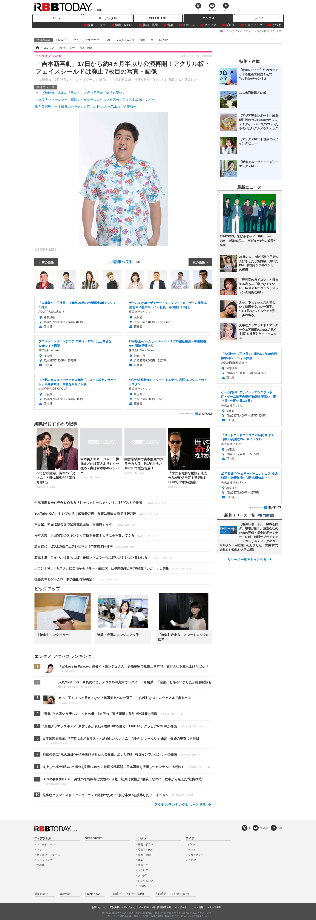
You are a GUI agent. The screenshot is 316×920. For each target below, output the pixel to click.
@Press (65, 893)
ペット (192, 849)
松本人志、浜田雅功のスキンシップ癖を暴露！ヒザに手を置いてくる (95, 535)
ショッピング (253, 25)
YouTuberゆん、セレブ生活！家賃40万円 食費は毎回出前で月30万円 (96, 513)
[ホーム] (37, 47)
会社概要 (144, 907)
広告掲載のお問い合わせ (123, 907)
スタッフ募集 (214, 907)
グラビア (210, 25)
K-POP (163, 40)
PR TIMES (42, 893)
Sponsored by (186, 413)
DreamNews (92, 893)
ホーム (57, 18)
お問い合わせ (99, 907)
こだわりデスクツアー (88, 40)
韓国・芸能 (150, 25)
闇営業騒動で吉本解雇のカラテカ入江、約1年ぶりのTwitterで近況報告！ (87, 106)
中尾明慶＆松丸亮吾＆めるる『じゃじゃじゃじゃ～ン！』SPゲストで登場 (100, 502)
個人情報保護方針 (161, 907)
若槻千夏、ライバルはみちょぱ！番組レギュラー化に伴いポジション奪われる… (103, 557)
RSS (280, 828)
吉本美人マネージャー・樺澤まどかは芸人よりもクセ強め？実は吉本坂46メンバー (95, 100)
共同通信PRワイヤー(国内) (127, 893)
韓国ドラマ (146, 40)
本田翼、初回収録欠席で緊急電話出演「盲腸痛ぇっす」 (85, 524)
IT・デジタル (108, 18)
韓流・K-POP (124, 25)
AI (108, 40)
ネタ (39, 849)
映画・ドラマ (96, 25)
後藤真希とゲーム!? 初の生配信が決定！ (76, 579)
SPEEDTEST (158, 18)
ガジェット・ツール (48, 854)
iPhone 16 (62, 40)
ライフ (258, 18)
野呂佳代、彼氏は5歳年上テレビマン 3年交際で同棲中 (84, 546)
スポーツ (189, 25)
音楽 (170, 25)
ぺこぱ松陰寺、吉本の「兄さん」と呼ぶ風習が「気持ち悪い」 (80, 93)
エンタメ (208, 18)
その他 (276, 25)
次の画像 (199, 262)
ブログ (230, 25)
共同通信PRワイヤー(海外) (172, 893)
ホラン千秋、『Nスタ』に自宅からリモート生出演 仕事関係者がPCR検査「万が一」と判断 (113, 568)
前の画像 (48, 262)
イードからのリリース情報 (189, 907)
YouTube (264, 828)
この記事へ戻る (123, 261)
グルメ (192, 844)
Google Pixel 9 (125, 40)
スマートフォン (46, 844)
